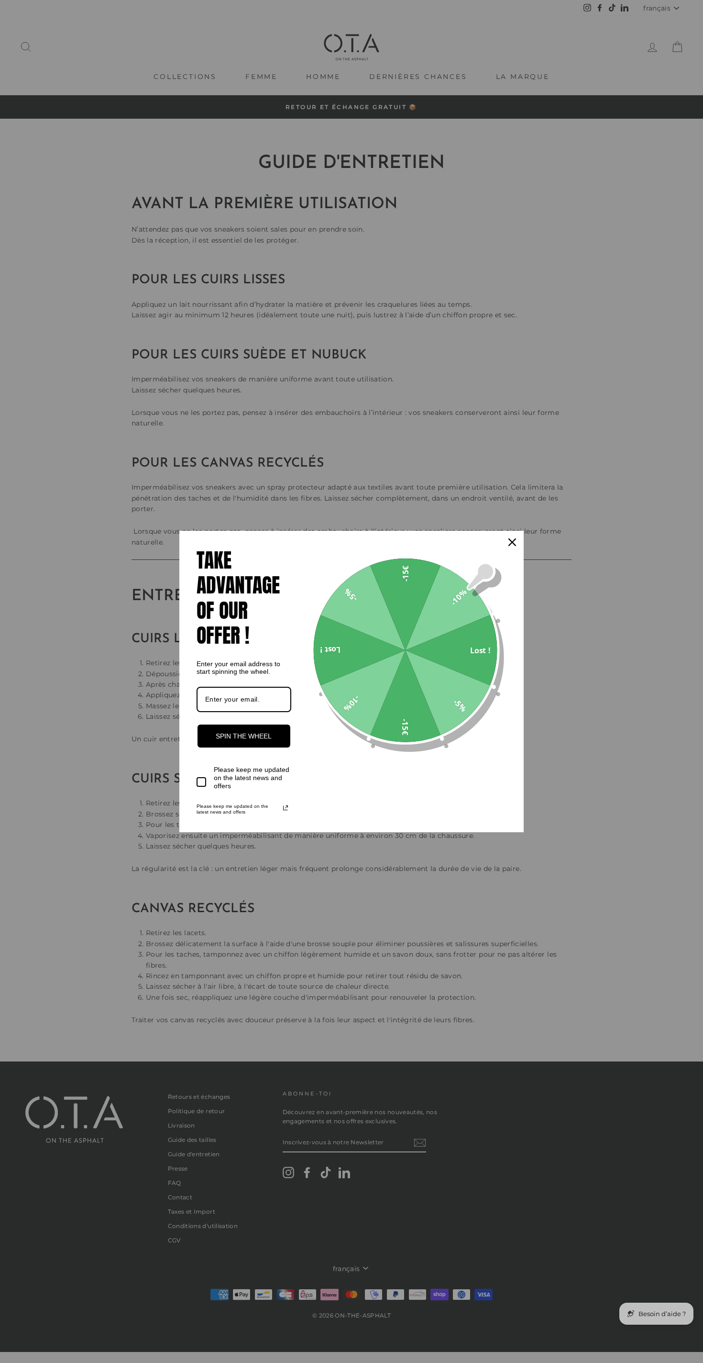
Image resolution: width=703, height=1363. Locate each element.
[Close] (512, 542)
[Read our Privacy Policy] (285, 808)
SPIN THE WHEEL (244, 736)
